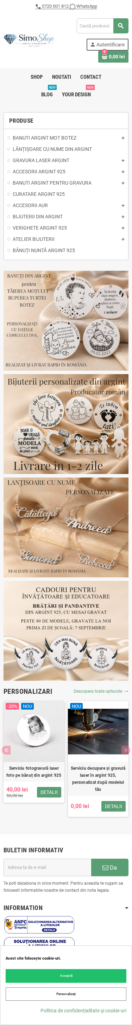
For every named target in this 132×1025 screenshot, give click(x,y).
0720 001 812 (55, 6)
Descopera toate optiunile (101, 691)
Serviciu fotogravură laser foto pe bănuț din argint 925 (34, 772)
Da (112, 867)
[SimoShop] (29, 40)
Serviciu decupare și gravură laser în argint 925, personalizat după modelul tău (98, 779)
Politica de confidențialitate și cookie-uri (83, 1010)
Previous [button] (6, 750)
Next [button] (125, 750)
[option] (34, 759)
